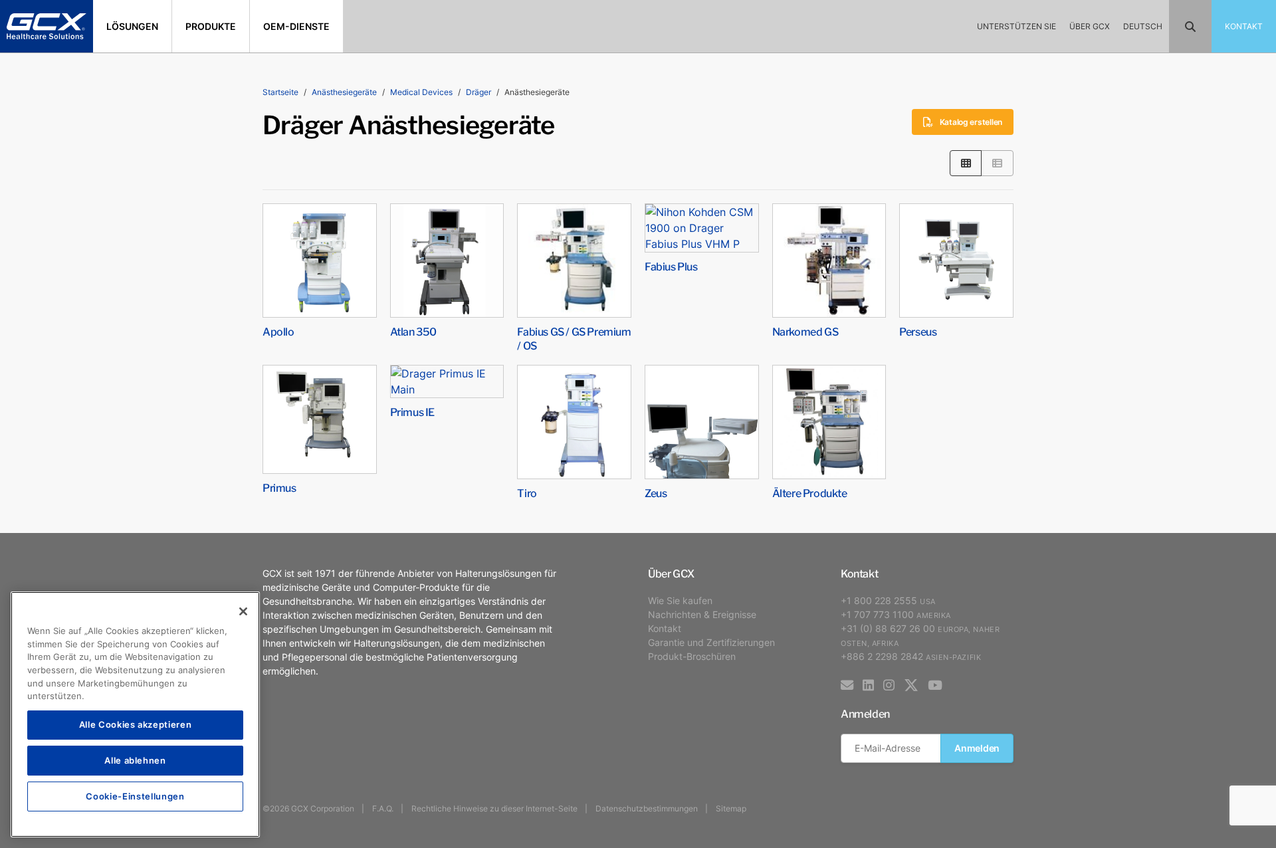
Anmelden (977, 748)
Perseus (917, 331)
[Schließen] (243, 611)
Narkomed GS (805, 331)
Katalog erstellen (971, 122)
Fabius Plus (671, 266)
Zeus (656, 492)
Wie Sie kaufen (680, 600)
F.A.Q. (382, 808)
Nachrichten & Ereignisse (702, 614)
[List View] (997, 163)
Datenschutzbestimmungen (646, 808)
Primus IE (412, 411)
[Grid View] (966, 163)
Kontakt (664, 628)
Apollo (278, 331)
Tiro (526, 492)
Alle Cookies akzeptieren (135, 724)
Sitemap (731, 808)
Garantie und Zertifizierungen (711, 642)
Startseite (280, 92)
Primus (279, 487)
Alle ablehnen (135, 760)
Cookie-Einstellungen (135, 796)
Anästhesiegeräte (344, 92)
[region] (135, 714)
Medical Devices (421, 92)
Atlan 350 (413, 331)
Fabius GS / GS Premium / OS (574, 338)
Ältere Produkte (809, 492)
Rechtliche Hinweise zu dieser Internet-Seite (494, 808)
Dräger (478, 92)
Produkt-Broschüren (692, 656)
